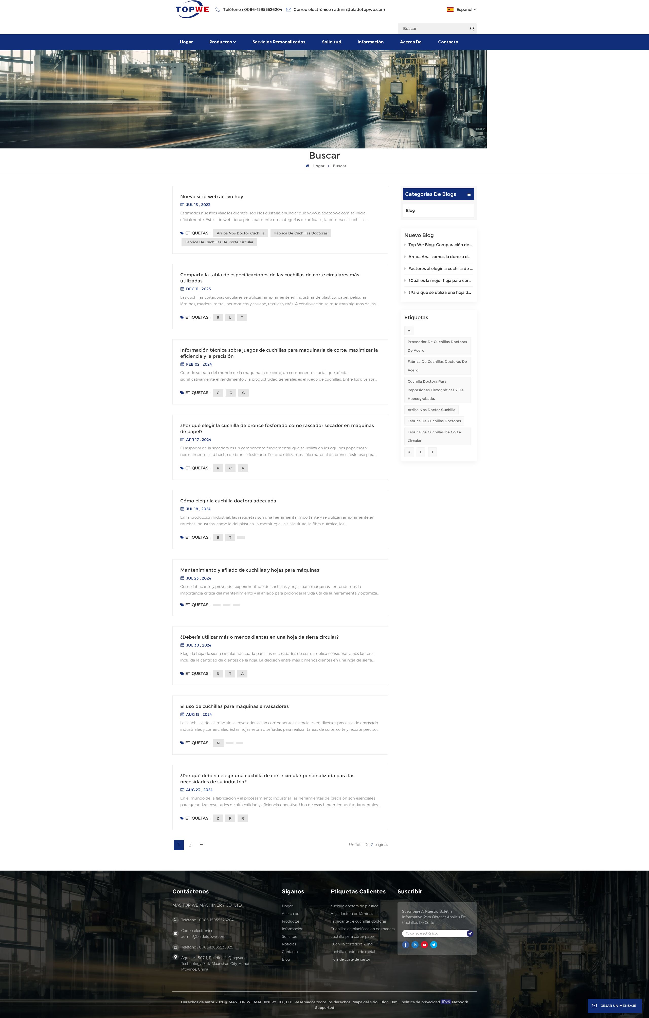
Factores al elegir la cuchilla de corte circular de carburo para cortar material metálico (440, 268)
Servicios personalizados (279, 42)
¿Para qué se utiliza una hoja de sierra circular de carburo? (440, 292)
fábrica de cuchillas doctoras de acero (437, 365)
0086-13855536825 (216, 947)
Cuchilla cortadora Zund (352, 944)
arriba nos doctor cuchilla (431, 410)
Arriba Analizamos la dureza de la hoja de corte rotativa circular (440, 256)
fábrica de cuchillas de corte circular (434, 436)
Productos (220, 42)
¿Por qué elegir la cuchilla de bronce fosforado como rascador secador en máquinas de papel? (277, 428)
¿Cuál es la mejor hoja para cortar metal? (440, 280)
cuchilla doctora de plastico (354, 906)
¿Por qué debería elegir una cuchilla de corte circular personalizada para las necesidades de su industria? (267, 779)
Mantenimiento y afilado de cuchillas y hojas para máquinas (249, 570)
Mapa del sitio (364, 1002)
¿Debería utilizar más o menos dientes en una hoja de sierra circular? (259, 637)
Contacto (448, 42)
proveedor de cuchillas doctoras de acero (437, 346)
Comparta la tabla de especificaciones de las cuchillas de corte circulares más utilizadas (269, 278)
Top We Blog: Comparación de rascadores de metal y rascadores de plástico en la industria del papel (440, 244)
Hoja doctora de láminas (352, 913)
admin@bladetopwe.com (359, 9)
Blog (410, 210)
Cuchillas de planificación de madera (363, 929)
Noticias (289, 944)
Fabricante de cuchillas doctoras (358, 921)
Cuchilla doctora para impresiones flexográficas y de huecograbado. (436, 390)
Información (371, 42)
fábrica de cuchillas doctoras (434, 421)
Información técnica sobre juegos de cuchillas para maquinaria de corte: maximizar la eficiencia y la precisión (279, 353)
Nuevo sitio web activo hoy (211, 196)
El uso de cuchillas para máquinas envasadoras (234, 706)
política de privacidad (421, 1002)
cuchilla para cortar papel (353, 936)
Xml (395, 1002)
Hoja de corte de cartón (351, 959)
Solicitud (331, 42)
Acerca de (411, 42)
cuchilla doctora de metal (353, 951)
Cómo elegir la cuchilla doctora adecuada (228, 501)
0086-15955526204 (263, 9)
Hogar (186, 42)
